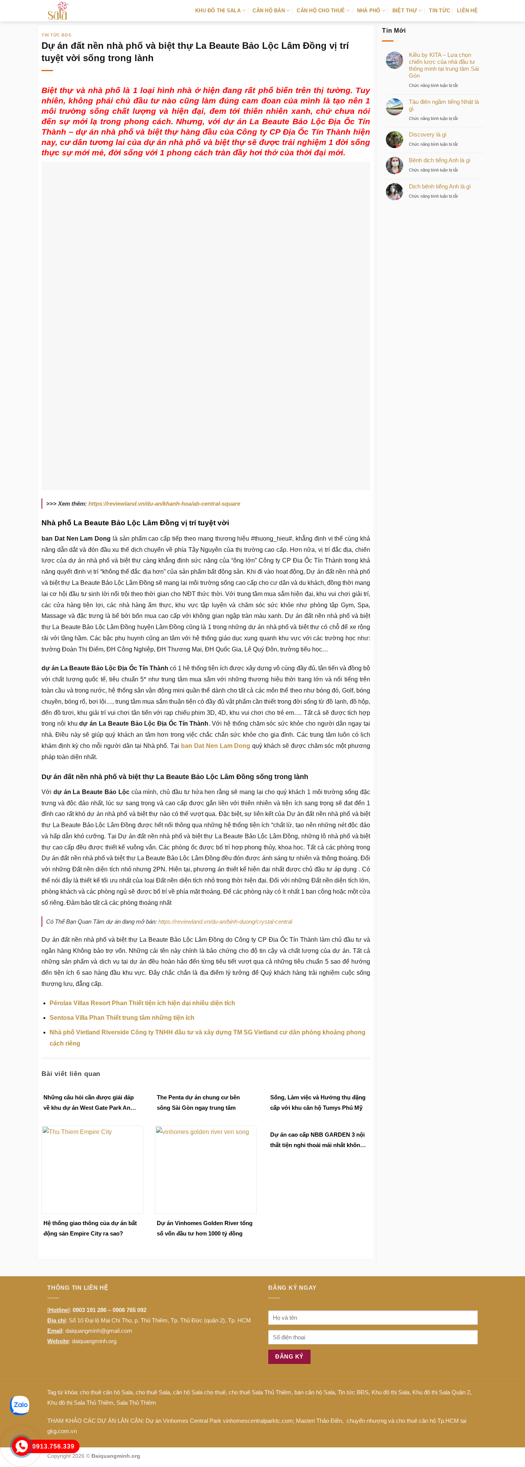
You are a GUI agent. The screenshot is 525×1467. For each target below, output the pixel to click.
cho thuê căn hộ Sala (106, 1392)
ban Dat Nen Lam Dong (215, 746)
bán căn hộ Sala (314, 1392)
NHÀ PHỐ (368, 10)
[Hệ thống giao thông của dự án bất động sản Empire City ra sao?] (92, 1169)
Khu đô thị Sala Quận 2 (441, 1392)
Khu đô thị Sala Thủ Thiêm (80, 1402)
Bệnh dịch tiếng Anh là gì (439, 160)
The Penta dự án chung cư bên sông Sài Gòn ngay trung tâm (198, 1102)
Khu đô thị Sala (390, 1392)
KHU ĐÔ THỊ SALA (218, 10)
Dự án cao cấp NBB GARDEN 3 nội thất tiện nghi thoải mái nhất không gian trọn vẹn (317, 1140)
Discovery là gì (428, 134)
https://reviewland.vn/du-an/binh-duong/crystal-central (225, 921)
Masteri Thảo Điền (319, 1420)
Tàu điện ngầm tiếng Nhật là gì (444, 105)
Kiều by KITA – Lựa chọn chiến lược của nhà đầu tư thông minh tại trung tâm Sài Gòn (444, 65)
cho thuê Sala (153, 1392)
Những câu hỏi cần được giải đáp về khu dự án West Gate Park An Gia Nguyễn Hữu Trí (88, 1103)
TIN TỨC (439, 10)
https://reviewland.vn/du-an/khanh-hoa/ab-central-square (164, 503)
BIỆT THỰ (404, 10)
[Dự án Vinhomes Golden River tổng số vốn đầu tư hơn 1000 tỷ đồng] (206, 1169)
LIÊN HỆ (467, 10)
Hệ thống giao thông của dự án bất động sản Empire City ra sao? (90, 1228)
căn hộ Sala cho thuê (199, 1392)
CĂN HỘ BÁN (269, 10)
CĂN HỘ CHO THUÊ (321, 10)
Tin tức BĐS (353, 1392)
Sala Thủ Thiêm (136, 1402)
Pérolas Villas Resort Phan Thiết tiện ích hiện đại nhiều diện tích (142, 1003)
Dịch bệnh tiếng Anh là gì (440, 186)
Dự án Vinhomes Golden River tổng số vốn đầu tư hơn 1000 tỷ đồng (205, 1228)
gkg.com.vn (62, 1431)
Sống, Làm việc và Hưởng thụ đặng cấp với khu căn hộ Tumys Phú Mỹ (318, 1102)
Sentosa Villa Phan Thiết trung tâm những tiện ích (122, 1017)
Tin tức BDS (56, 35)
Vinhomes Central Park (192, 1420)
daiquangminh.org (94, 1341)
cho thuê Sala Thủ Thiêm (260, 1392)
